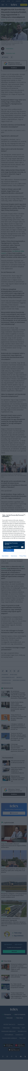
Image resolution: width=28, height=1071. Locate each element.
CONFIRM (8, 550)
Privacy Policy (22, 555)
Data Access (14, 555)
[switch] (22, 547)
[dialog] (14, 535)
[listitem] (13, 543)
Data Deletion (5, 555)
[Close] (24, 515)
